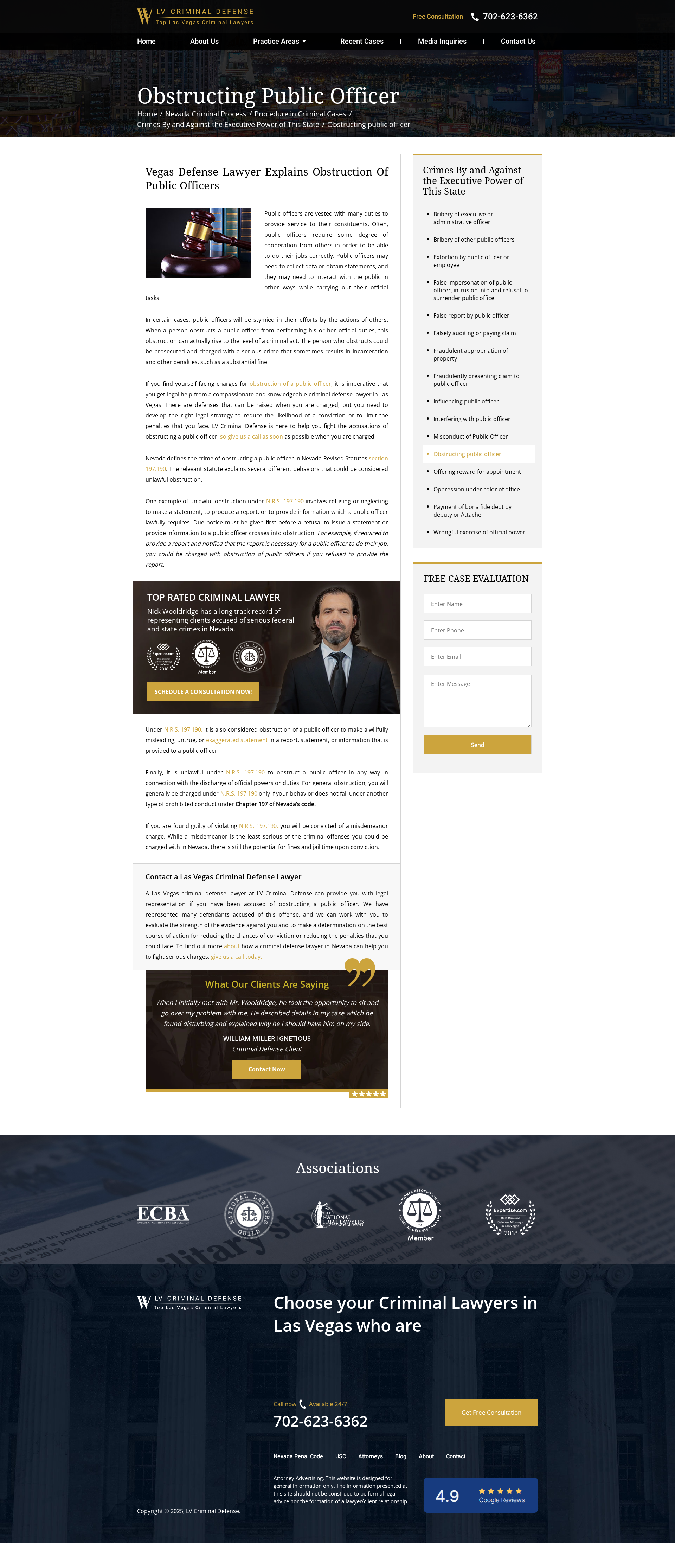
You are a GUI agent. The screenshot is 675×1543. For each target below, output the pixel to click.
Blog (400, 1456)
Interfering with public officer (471, 419)
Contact (455, 1456)
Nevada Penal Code (298, 1456)
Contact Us (518, 41)
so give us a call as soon (251, 436)
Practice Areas (276, 41)
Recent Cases (362, 41)
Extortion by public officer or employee (471, 261)
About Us (204, 41)
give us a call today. (236, 957)
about (232, 946)
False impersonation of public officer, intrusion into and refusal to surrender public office (480, 290)
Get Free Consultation (491, 1412)
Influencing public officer (466, 401)
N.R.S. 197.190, (183, 729)
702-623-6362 (321, 1421)
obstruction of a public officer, (291, 384)
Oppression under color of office (476, 489)
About (426, 1456)
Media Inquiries (442, 41)
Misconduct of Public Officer (470, 436)
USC (340, 1456)
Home (146, 41)
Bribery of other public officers (474, 239)
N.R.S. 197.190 (285, 501)
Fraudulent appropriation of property (470, 354)
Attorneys (370, 1456)
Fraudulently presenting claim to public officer (476, 380)
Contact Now (267, 1069)
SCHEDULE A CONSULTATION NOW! (203, 692)
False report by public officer (471, 315)
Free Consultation (438, 16)
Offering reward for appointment (477, 472)
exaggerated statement (237, 740)
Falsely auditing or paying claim (474, 333)
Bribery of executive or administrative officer (463, 218)
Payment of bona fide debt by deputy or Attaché (472, 510)
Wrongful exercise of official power (479, 532)
